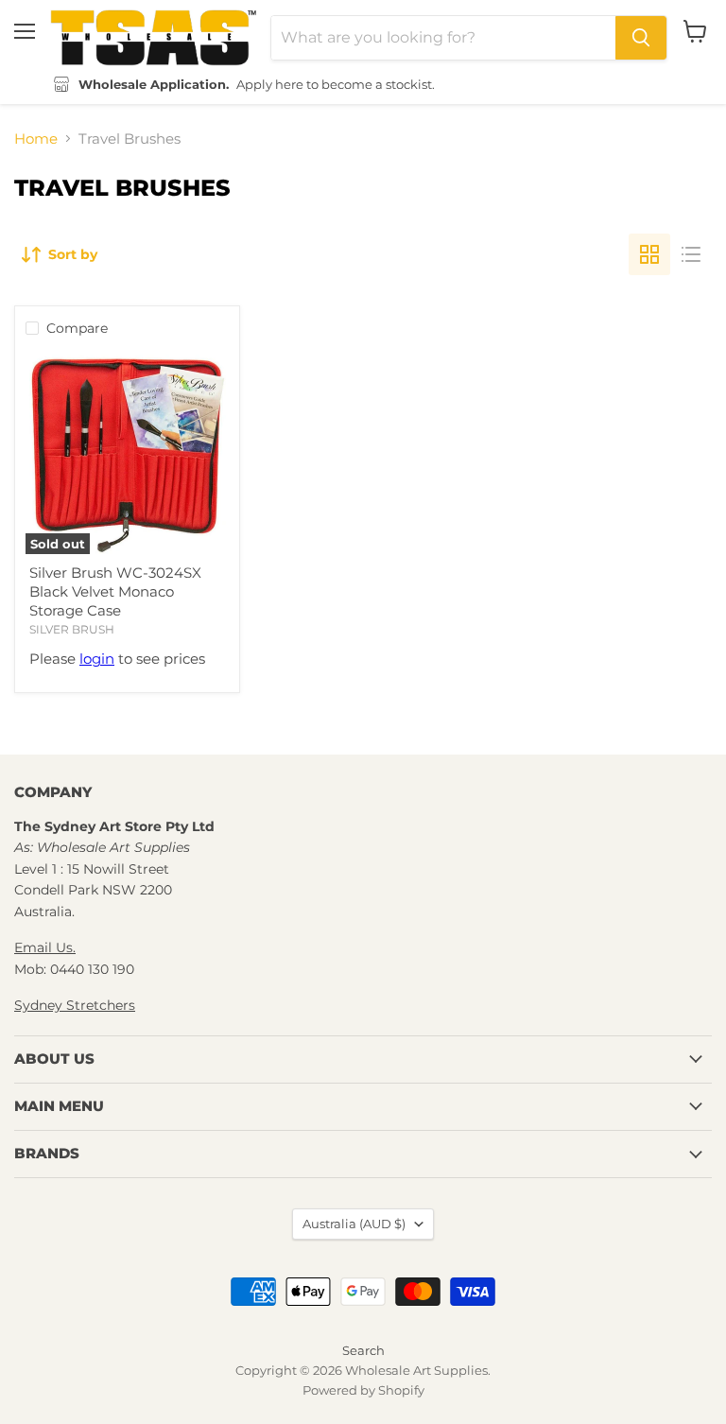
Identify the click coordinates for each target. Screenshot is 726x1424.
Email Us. (45, 947)
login (96, 659)
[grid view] (649, 254)
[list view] (691, 254)
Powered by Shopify (363, 1390)
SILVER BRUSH (71, 629)
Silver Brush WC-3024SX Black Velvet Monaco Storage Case (115, 591)
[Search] (640, 38)
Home (36, 138)
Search (363, 1350)
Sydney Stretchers (74, 1005)
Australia (354, 1223)
